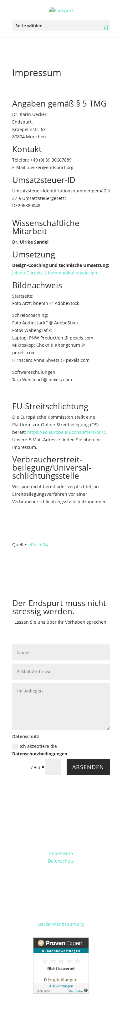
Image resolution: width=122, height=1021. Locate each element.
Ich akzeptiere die (39, 750)
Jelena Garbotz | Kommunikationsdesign (54, 273)
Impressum (61, 853)
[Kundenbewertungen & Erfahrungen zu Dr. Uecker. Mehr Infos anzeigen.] (61, 992)
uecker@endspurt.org (61, 924)
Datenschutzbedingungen (39, 754)
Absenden (88, 767)
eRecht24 (38, 545)
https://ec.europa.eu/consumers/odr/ (66, 432)
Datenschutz (61, 861)
